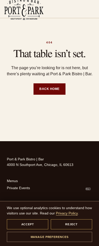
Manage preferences (50, 236)
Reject (71, 224)
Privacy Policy (67, 213)
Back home (49, 89)
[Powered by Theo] (88, 189)
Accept (27, 224)
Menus (12, 181)
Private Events (18, 188)
